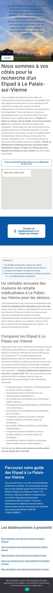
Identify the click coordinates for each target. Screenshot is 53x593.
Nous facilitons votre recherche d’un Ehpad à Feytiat (23, 555)
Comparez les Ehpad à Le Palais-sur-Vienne (21, 271)
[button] (11, 260)
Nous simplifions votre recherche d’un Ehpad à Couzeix (25, 569)
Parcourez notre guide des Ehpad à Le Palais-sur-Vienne (26, 273)
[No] (49, 585)
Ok (27, 589)
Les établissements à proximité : (20, 276)
